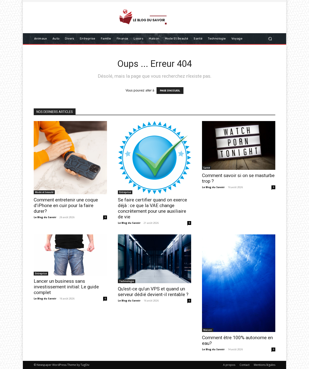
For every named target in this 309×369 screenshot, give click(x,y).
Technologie (126, 281)
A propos (229, 365)
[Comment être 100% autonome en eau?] (238, 283)
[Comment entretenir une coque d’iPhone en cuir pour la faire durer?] (70, 157)
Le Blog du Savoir (45, 217)
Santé (206, 167)
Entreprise (125, 192)
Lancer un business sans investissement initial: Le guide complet (66, 286)
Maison (207, 330)
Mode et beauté (44, 192)
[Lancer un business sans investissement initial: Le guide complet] (70, 255)
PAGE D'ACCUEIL (170, 90)
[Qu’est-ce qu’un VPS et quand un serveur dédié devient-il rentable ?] (154, 258)
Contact (245, 365)
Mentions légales (264, 365)
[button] (270, 38)
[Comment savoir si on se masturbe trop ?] (238, 145)
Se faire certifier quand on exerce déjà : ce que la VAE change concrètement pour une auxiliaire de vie (152, 208)
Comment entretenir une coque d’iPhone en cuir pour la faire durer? (66, 205)
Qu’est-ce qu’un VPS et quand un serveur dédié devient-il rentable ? (153, 291)
